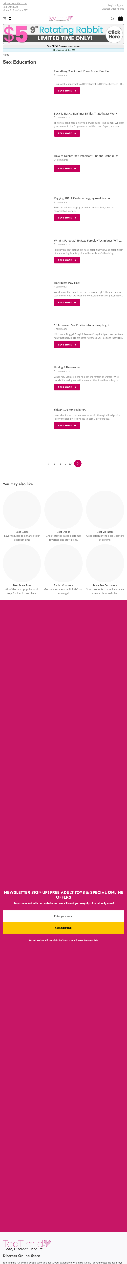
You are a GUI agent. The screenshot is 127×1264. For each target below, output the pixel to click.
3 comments (60, 328)
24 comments (61, 159)
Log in (111, 5)
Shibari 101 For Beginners (70, 409)
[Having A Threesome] (27, 383)
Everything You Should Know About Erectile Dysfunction (81, 71)
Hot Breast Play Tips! (67, 282)
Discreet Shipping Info (113, 8)
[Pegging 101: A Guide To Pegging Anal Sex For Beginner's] (27, 214)
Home (6, 54)
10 (69, 463)
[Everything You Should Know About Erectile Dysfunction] (27, 87)
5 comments (60, 117)
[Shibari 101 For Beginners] (27, 426)
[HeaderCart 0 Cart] (120, 18)
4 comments (60, 75)
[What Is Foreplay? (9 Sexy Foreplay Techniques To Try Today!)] (27, 256)
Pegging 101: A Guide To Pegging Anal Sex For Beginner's (82, 198)
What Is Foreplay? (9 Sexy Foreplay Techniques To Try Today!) (87, 241)
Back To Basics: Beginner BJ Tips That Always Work (85, 113)
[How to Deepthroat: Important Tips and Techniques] (27, 172)
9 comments (60, 202)
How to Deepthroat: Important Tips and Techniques (86, 156)
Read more (65, 90)
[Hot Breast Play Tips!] (27, 299)
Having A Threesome (67, 367)
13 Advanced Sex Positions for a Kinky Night (81, 325)
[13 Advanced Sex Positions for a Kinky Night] (27, 341)
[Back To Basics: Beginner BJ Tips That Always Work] (27, 129)
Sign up (120, 5)
